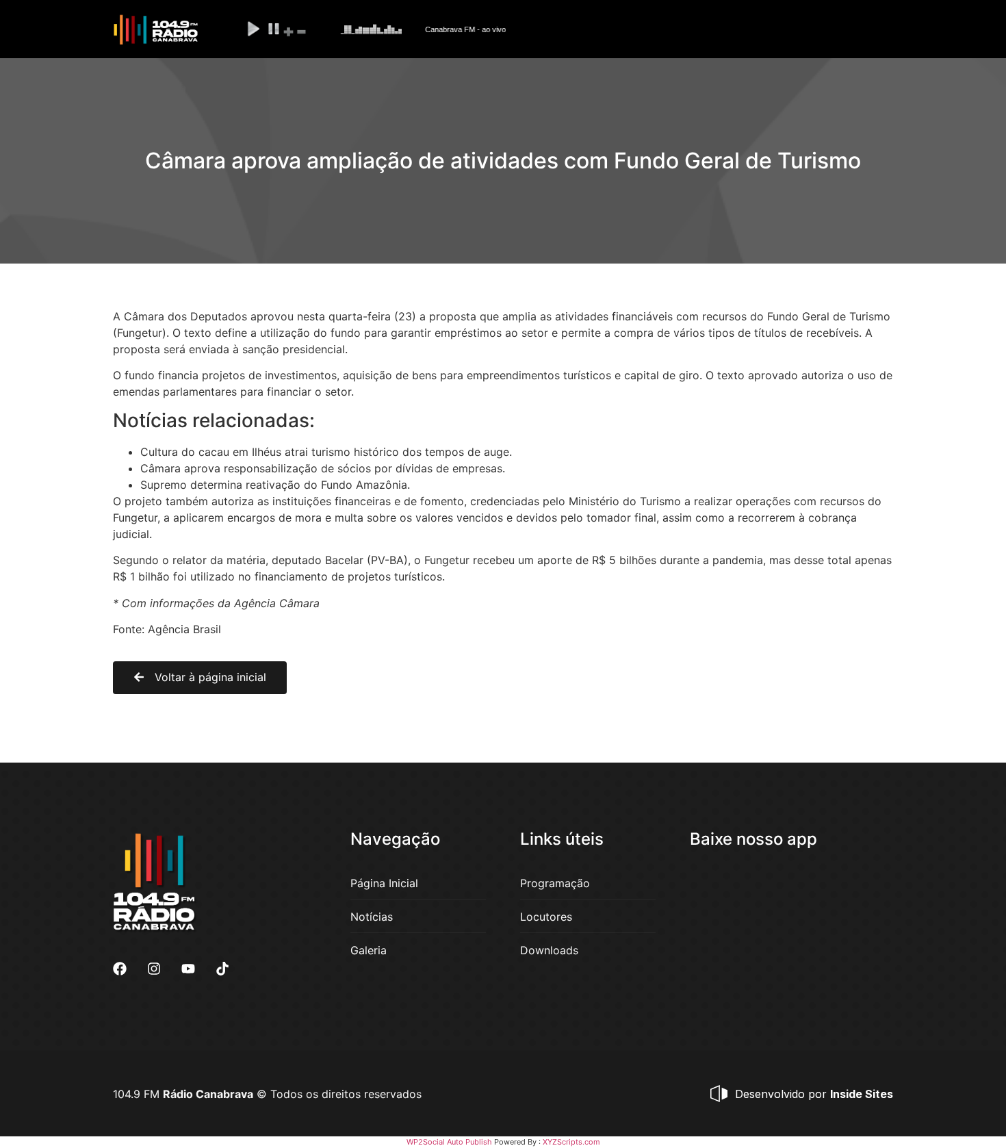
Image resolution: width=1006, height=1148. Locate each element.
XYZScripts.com (571, 1142)
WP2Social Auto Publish (449, 1142)
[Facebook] (119, 968)
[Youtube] (188, 968)
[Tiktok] (222, 968)
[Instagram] (154, 968)
